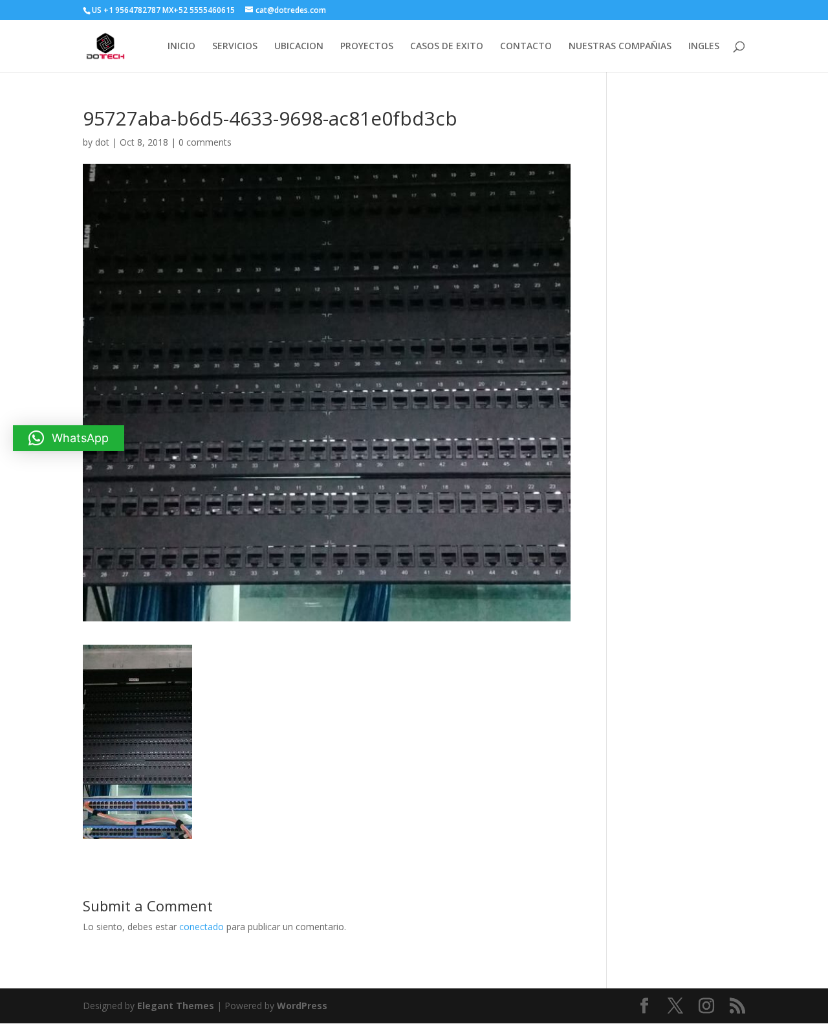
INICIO (181, 46)
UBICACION (298, 46)
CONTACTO (526, 46)
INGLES (703, 46)
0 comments (205, 142)
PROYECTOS (366, 46)
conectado (201, 926)
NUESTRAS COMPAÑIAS (620, 46)
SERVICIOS (234, 46)
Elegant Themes (175, 1005)
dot (102, 142)
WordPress (302, 1005)
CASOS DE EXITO (446, 46)
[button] (68, 438)
